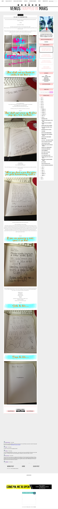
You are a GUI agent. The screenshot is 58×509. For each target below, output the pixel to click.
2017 (41, 101)
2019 (41, 98)
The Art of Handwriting (45, 150)
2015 (41, 104)
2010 (41, 178)
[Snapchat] (36, 5)
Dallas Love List (9, 1)
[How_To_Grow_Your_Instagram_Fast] (46, 70)
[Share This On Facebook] (20, 411)
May (42, 168)
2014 (41, 106)
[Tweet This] (11, 411)
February (43, 173)
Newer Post (10, 466)
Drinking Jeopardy (44, 138)
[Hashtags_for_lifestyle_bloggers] (46, 52)
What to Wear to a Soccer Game (46, 152)
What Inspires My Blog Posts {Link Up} (46, 129)
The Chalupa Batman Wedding (46, 80)
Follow (45, 41)
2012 (41, 177)
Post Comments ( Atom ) (14, 468)
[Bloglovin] (22, 5)
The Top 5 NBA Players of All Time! (46, 155)
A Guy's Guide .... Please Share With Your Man (47, 140)
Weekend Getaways (32, 1)
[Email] (32, 5)
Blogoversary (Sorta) (44, 118)
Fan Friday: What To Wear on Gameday (46, 136)
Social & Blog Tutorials (18, 1)
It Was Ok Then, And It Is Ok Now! (46, 143)
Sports (39, 1)
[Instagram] (25, 5)
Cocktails (26, 1)
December (43, 109)
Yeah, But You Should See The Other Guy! (47, 141)
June (42, 167)
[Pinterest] (29, 5)
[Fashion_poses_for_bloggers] (46, 58)
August (43, 115)
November (43, 110)
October (43, 112)
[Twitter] (39, 5)
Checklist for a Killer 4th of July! (46, 163)
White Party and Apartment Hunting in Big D (47, 165)
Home (23, 466)
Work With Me (45, 1)
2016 (41, 102)
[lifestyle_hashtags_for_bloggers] (46, 64)
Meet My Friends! (44, 161)
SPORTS (46, 75)
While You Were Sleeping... (45, 153)
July (42, 117)
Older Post (36, 466)
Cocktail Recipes (46, 81)
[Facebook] (18, 5)
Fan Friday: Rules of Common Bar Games (47, 147)
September (43, 114)
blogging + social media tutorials (46, 76)
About (3, 1)
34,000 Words (43, 131)
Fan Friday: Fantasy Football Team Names (47, 125)
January (43, 175)
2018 (41, 99)
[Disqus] (23, 428)
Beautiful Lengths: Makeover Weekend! (46, 132)
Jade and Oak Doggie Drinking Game (46, 148)
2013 (41, 107)
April (42, 170)
